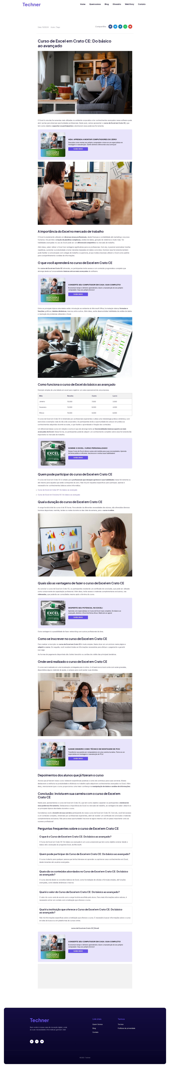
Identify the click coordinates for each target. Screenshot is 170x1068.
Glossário (117, 4)
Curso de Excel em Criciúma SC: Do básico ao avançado (59, 495)
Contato (142, 4)
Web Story (129, 4)
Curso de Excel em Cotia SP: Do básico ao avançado (57, 490)
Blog (107, 4)
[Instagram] (37, 1041)
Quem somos (95, 4)
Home (82, 4)
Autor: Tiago (55, 27)
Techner (32, 4)
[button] (110, 27)
